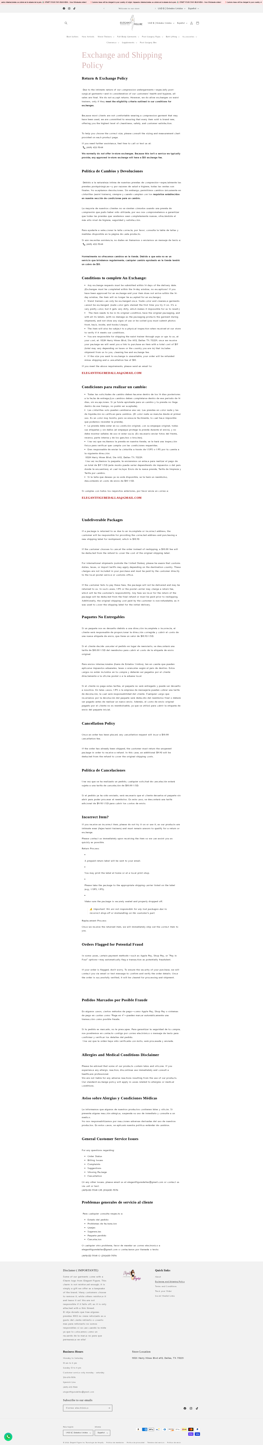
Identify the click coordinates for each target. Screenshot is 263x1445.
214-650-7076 (69, 1377)
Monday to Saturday (73, 1358)
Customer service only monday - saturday (83, 1372)
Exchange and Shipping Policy (170, 1281)
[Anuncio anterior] (104, 8)
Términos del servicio (156, 1442)
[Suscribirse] (109, 1408)
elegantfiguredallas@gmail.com (78, 1392)
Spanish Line (69, 1382)
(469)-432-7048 (70, 1387)
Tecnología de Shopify (95, 1442)
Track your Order (163, 1291)
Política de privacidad (136, 1442)
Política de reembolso (115, 1442)
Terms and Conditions (166, 1286)
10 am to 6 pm (70, 1363)
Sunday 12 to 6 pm (72, 1368)
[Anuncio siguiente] (155, 8)
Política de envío (174, 1442)
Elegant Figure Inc (77, 1442)
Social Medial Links (165, 1296)
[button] (66, 23)
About (158, 1277)
